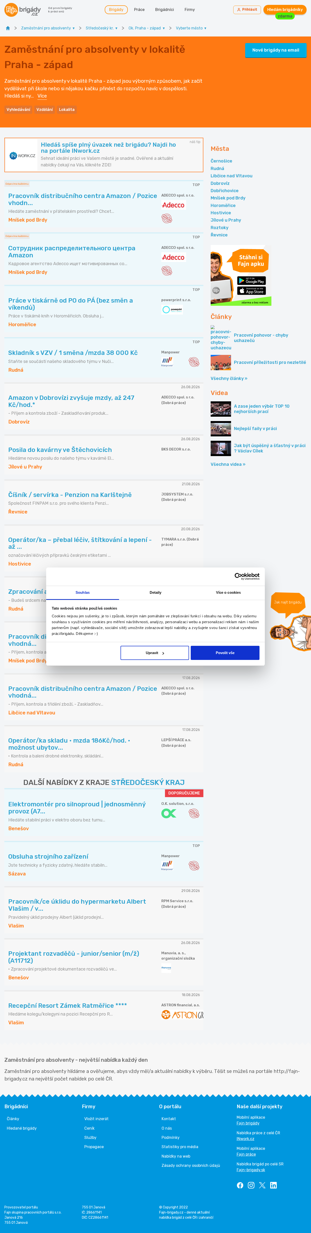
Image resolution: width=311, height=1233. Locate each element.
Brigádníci (164, 9)
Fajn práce (246, 1154)
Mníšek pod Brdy (228, 198)
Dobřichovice (225, 190)
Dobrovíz (220, 183)
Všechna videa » (228, 464)
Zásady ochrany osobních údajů (191, 1165)
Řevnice (219, 235)
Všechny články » (229, 378)
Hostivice (221, 213)
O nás (167, 1128)
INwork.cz (245, 1138)
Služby (90, 1137)
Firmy (190, 9)
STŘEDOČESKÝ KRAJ (148, 782)
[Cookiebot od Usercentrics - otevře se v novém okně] (238, 576)
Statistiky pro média (180, 1146)
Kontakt (169, 1118)
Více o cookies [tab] (228, 592)
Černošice (221, 161)
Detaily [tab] (156, 592)
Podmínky (171, 1137)
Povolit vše (225, 653)
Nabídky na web (176, 1156)
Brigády (116, 9)
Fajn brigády (248, 1123)
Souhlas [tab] (83, 592)
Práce (139, 9)
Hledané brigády (22, 1128)
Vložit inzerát (96, 1118)
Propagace (94, 1146)
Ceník (89, 1128)
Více (42, 96)
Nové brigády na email (275, 50)
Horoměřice (223, 205)
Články (13, 1118)
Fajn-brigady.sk (251, 1170)
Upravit (152, 653)
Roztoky (219, 227)
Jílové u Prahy (226, 220)
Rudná (217, 168)
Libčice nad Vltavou (231, 176)
